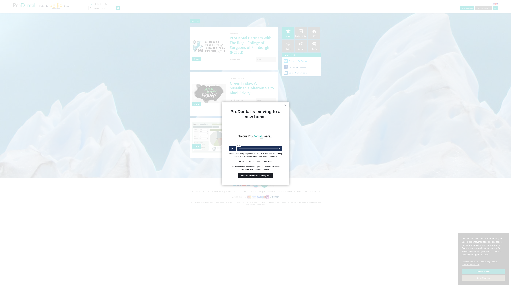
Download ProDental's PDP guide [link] (255, 176)
